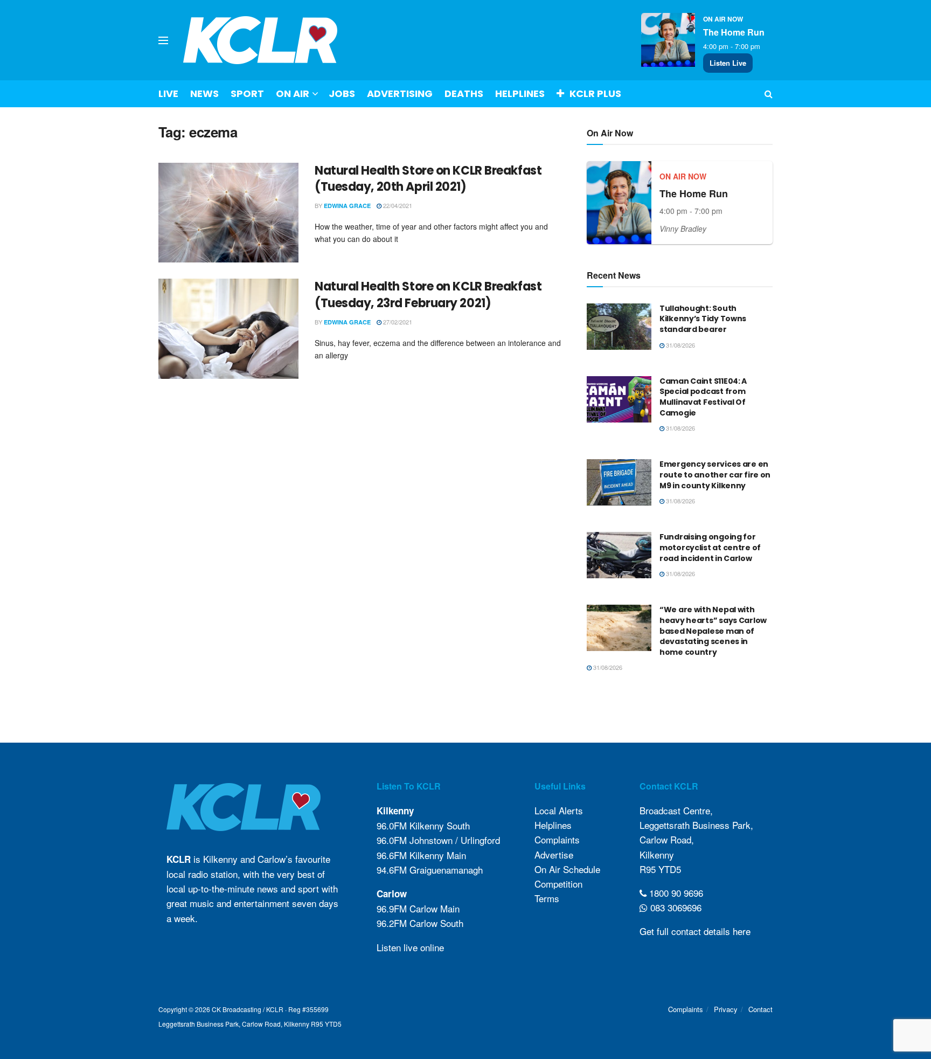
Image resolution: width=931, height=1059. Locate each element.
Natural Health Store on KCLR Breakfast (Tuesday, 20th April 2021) (428, 179)
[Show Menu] (163, 40)
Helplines (520, 93)
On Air (292, 93)
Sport (247, 93)
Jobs (342, 93)
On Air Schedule (567, 869)
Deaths (463, 93)
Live (168, 93)
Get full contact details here (695, 931)
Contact (760, 1009)
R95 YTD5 (660, 869)
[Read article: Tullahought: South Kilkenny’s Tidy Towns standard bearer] (619, 326)
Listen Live (728, 63)
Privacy (726, 1009)
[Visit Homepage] (260, 40)
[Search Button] (769, 93)
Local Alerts (558, 810)
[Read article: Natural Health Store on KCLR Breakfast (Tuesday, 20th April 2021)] (228, 213)
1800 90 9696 (675, 892)
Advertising (400, 93)
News (204, 93)
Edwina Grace (347, 206)
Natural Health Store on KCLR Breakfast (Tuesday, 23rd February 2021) (428, 295)
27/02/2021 (396, 321)
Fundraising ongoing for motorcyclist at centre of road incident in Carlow (710, 547)
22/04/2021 (396, 205)
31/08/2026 (679, 345)
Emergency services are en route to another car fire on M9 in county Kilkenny (714, 474)
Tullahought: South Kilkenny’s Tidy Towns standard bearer (702, 319)
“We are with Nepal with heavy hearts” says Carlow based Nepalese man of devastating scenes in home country (713, 630)
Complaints (557, 839)
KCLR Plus (595, 93)
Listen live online (410, 947)
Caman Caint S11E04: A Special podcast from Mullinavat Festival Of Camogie (703, 397)
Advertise (553, 854)
